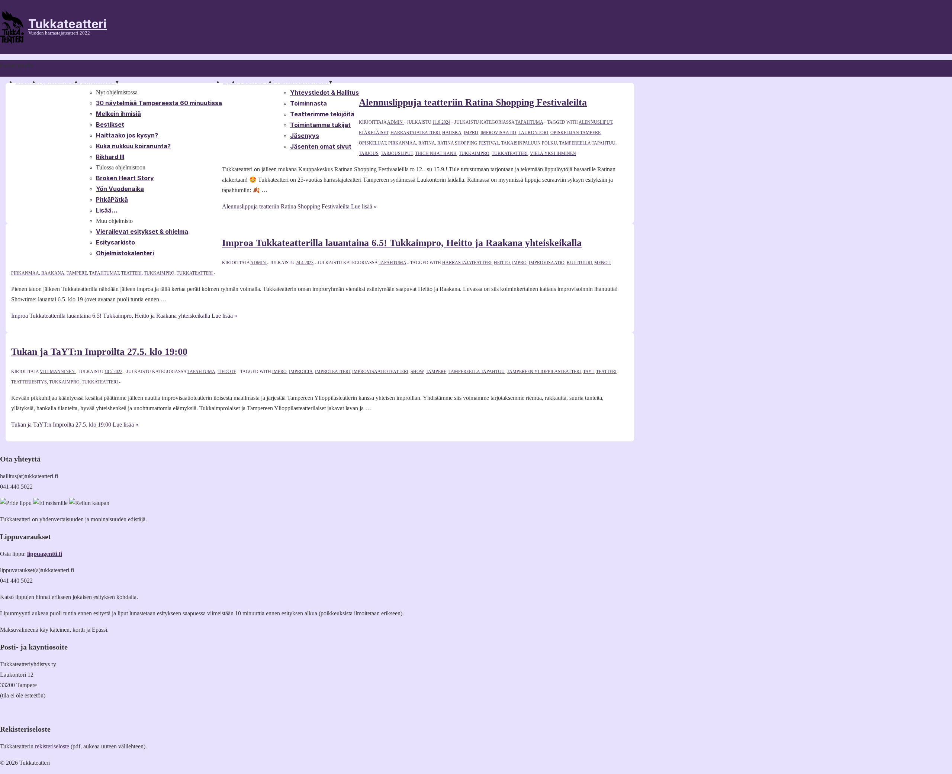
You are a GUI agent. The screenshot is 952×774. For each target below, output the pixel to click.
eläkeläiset (373, 132)
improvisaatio (498, 132)
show (417, 371)
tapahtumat (104, 273)
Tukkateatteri (67, 24)
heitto (502, 262)
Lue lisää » (299, 206)
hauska (451, 132)
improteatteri (332, 371)
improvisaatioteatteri (380, 371)
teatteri (131, 273)
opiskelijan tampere (575, 132)
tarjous (369, 153)
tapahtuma (529, 122)
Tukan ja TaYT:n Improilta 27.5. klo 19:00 (99, 351)
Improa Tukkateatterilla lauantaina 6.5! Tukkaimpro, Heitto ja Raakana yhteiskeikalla (402, 242)
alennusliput (595, 122)
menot (602, 262)
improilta (301, 371)
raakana (52, 273)
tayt (588, 371)
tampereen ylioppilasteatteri (544, 371)
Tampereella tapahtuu (587, 143)
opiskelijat (372, 143)
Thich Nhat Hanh (436, 153)
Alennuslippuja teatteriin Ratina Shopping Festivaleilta (473, 102)
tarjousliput (397, 153)
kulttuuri (579, 262)
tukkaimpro (474, 153)
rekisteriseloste (52, 746)
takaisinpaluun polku (529, 143)
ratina (426, 143)
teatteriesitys (29, 382)
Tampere (77, 273)
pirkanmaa (402, 143)
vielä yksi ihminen (553, 153)
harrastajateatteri (415, 132)
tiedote (227, 371)
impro (471, 132)
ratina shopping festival (468, 143)
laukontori (533, 132)
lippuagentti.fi (44, 554)
